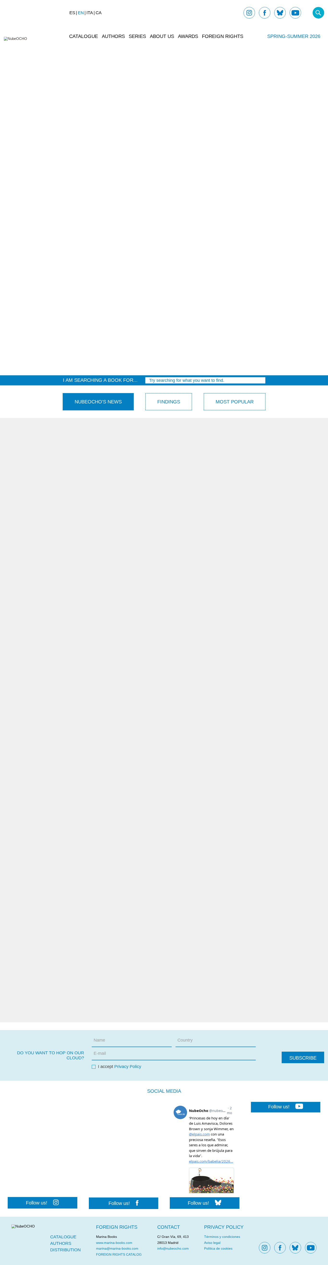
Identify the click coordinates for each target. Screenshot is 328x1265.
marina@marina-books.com (117, 1248)
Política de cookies (218, 1248)
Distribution (65, 1249)
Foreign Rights (222, 36)
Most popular (235, 401)
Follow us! (36, 1202)
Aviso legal (212, 1243)
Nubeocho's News (98, 401)
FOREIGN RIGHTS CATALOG (119, 1254)
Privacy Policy (127, 1066)
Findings (168, 401)
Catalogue (83, 36)
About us (162, 36)
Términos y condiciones (222, 1237)
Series (137, 36)
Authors (113, 36)
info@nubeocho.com (173, 1248)
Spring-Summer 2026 (293, 36)
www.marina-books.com (114, 1243)
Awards (188, 36)
